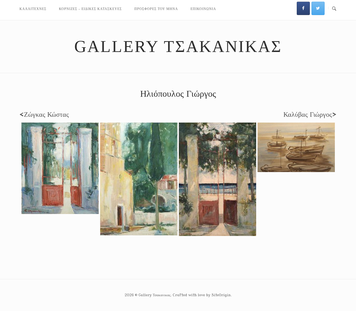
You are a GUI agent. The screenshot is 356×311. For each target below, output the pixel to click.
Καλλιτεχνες (32, 9)
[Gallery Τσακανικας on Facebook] (303, 8)
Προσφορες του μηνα (156, 9)
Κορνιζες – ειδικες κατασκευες (90, 9)
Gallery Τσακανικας (178, 46)
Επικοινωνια (203, 9)
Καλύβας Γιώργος (310, 114)
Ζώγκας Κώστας (44, 114)
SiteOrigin (221, 295)
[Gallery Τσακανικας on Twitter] (318, 8)
